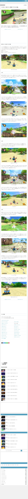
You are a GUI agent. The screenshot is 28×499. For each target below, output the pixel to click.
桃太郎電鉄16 (13, 484)
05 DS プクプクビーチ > (20, 29)
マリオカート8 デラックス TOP (5, 320)
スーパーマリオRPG (13, 470)
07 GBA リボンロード (4, 326)
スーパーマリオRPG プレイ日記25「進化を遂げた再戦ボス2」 (11, 389)
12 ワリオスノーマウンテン (17, 329)
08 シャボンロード (16, 326)
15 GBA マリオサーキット (4, 332)
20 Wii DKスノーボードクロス (17, 335)
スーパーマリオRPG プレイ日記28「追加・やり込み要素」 (11, 379)
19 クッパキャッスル (4, 335)
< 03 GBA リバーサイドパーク (7, 29)
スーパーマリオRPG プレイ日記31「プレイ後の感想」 (10, 434)
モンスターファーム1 (13, 482)
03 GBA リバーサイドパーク (5, 323)
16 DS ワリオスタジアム (16, 332)
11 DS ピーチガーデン (4, 329)
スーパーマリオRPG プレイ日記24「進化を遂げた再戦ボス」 (11, 392)
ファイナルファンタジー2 (13, 477)
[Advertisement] (14, 36)
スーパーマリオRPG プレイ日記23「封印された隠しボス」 (11, 395)
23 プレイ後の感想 (4, 338)
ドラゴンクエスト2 (13, 473)
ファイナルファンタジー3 (13, 478)
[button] (25, 0)
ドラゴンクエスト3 (13, 474)
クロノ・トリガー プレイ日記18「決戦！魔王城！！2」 (10, 416)
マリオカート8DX (13, 481)
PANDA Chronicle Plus (4, 0)
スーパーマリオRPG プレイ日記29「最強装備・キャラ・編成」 (11, 376)
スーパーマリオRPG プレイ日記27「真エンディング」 (10, 382)
